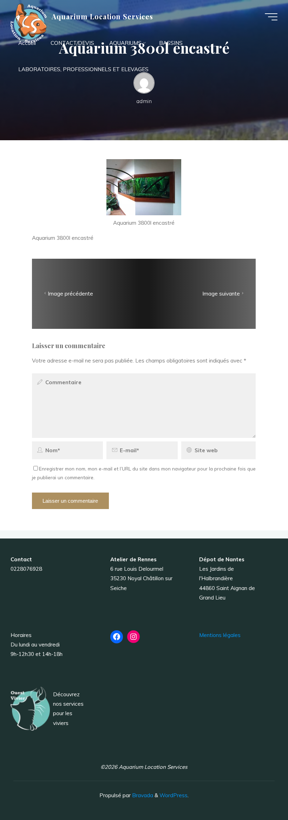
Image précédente (70, 293)
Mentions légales (220, 635)
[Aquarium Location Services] (29, 22)
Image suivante (221, 293)
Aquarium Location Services (102, 16)
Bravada (142, 795)
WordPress (173, 795)
